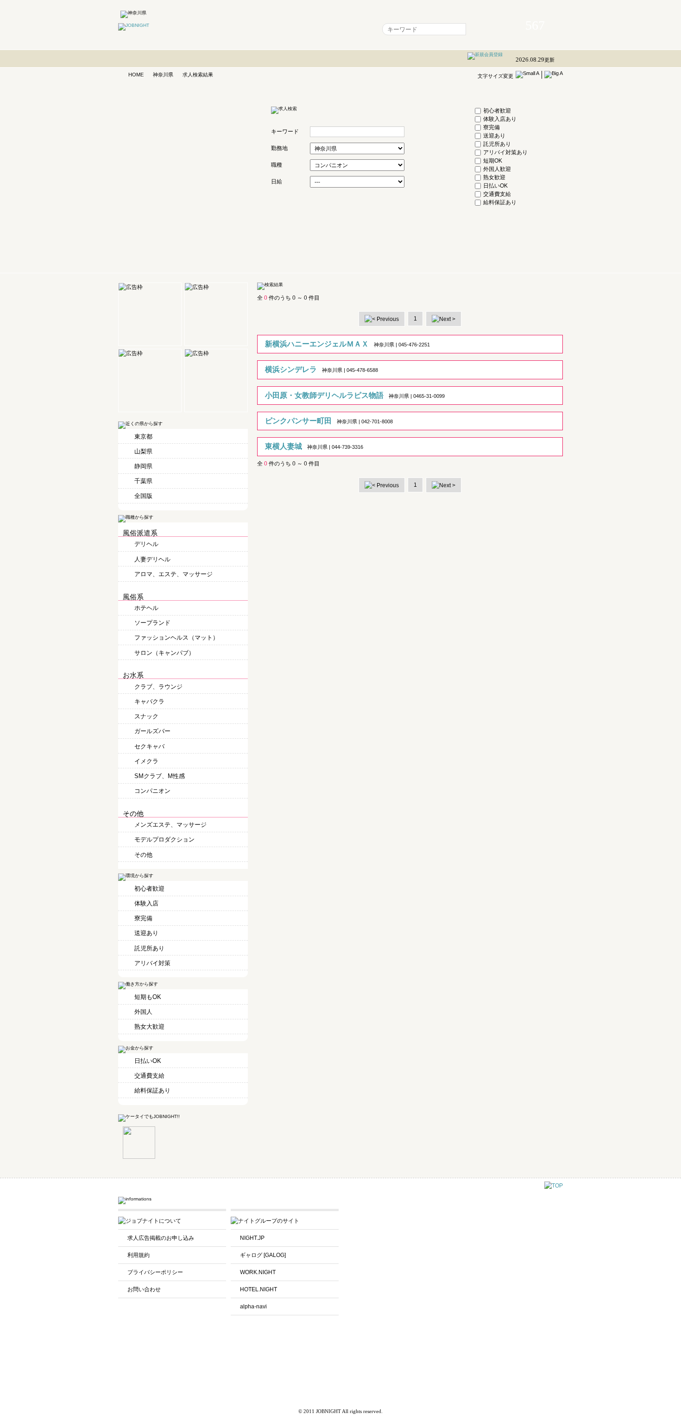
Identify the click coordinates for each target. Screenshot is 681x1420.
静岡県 (143, 466)
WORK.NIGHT (258, 1272)
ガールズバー (152, 731)
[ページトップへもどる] (553, 1185)
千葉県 (143, 481)
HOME (136, 74)
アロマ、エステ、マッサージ (173, 574)
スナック (146, 716)
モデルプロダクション (164, 839)
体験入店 (146, 903)
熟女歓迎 (494, 177)
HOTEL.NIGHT (258, 1289)
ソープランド (152, 622)
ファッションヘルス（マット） (176, 637)
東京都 (143, 436)
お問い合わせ (144, 1289)
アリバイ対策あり (505, 152)
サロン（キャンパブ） (164, 652)
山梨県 (143, 451)
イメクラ (146, 761)
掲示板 (313, 29)
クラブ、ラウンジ (158, 686)
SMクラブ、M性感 (159, 776)
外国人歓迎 (497, 169)
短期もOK (147, 996)
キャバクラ (149, 701)
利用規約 (138, 1255)
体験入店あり (500, 119)
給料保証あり (500, 202)
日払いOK (495, 185)
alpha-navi (253, 1306)
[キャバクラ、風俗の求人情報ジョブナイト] (133, 25)
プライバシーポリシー (155, 1272)
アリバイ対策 (152, 963)
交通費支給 (497, 194)
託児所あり (497, 144)
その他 (143, 854)
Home (231, 29)
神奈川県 (163, 74)
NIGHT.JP (252, 1238)
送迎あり (494, 135)
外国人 (143, 1011)
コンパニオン (152, 790)
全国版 (143, 495)
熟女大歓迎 (149, 1026)
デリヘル (146, 543)
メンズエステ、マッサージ (170, 824)
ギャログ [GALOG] (263, 1255)
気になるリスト (272, 29)
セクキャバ (149, 746)
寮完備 (491, 127)
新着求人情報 (351, 29)
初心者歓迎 (497, 110)
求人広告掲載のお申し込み (160, 1238)
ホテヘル (146, 607)
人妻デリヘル (152, 559)
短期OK (492, 160)
